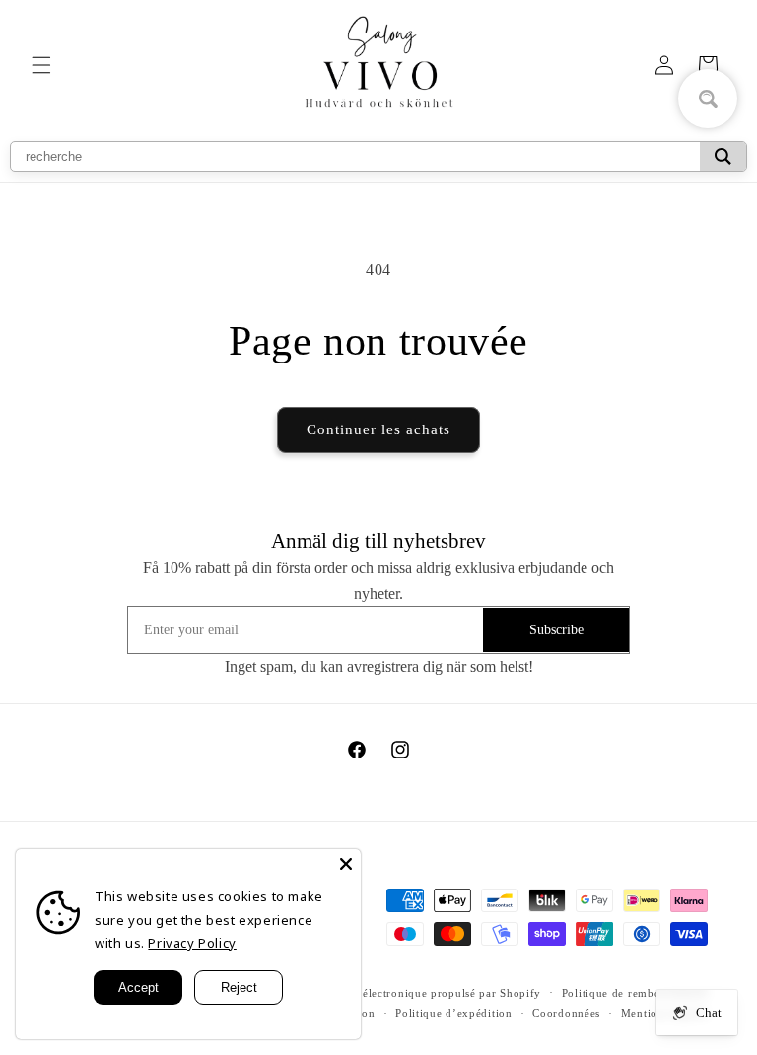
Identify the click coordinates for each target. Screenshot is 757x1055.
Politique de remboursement (635, 993)
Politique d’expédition (453, 1013)
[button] (41, 65)
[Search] (723, 156)
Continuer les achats (378, 429)
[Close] (346, 864)
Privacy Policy (192, 943)
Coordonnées (566, 1013)
